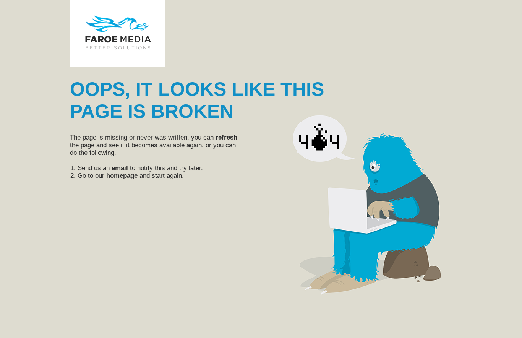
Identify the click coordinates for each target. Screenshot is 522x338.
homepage (122, 175)
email (120, 168)
